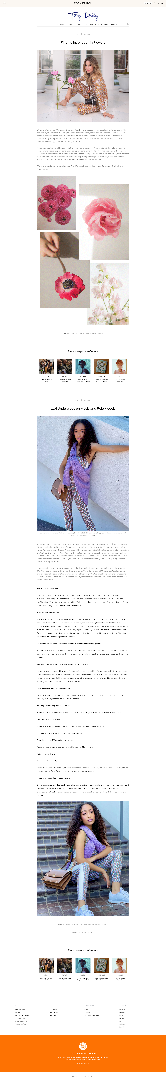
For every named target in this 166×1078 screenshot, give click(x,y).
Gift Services (54, 1012)
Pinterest (122, 1018)
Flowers (91, 333)
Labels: (65, 333)
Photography (98, 333)
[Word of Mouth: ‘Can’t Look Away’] (64, 366)
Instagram (122, 1009)
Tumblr (121, 1021)
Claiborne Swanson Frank (68, 130)
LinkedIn (121, 1027)
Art (69, 333)
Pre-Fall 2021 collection (80, 160)
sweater (116, 533)
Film (80, 924)
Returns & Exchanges (22, 1015)
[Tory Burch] (83, 3)
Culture (71, 24)
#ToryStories (68, 924)
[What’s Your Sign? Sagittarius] (119, 366)
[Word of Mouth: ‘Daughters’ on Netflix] (83, 366)
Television (96, 924)
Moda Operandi (103, 166)
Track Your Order (20, 1018)
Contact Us (18, 1012)
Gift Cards (53, 1015)
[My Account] (154, 3)
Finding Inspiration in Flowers (83, 42)
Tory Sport (104, 924)
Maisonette (42, 169)
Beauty (63, 24)
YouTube (122, 1024)
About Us (87, 1009)
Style (56, 24)
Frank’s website (78, 166)
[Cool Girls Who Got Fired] (46, 366)
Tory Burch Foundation (92, 1015)
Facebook (122, 1012)
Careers (87, 1012)
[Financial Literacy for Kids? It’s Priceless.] (101, 366)
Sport (106, 24)
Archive (114, 24)
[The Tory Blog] (83, 17)
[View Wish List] (158, 3)
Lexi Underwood (98, 544)
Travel (80, 24)
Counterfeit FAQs (20, 1024)
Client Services (20, 1009)
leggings (100, 533)
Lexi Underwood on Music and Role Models (83, 408)
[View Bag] (162, 3)
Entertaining (90, 24)
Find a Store (54, 1009)
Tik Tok (121, 1015)
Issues (49, 24)
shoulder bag (90, 535)
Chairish (115, 166)
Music (100, 24)
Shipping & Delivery (21, 1021)
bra (92, 533)
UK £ (4, 3)
